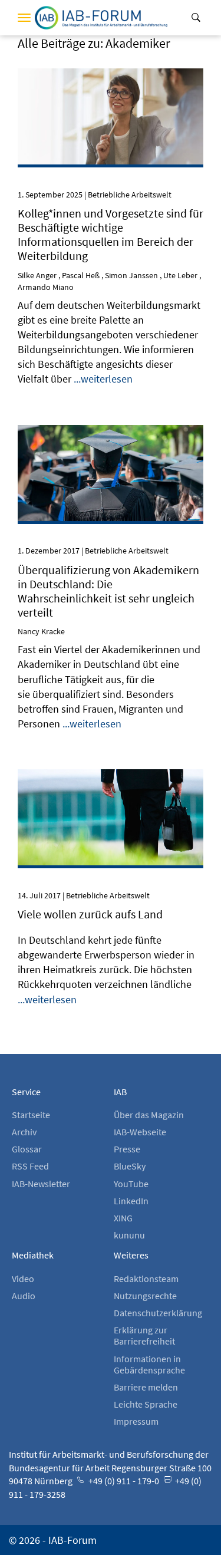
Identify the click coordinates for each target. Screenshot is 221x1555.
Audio (23, 1296)
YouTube (131, 1184)
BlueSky (130, 1166)
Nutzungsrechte (145, 1296)
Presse (127, 1149)
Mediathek (33, 1255)
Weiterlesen (110, 84)
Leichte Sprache (145, 1404)
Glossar (27, 1149)
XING (123, 1218)
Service (26, 1092)
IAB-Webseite (140, 1132)
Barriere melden (146, 1387)
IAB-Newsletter (41, 1184)
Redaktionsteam (146, 1278)
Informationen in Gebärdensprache (149, 1364)
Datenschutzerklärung (158, 1313)
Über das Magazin (149, 1115)
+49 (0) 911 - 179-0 (123, 1481)
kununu (129, 1235)
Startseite (31, 1115)
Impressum (136, 1421)
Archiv (24, 1132)
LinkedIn (131, 1201)
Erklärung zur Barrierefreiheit (144, 1335)
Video (23, 1278)
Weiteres (131, 1255)
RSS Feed (30, 1166)
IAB (120, 1092)
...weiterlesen (103, 379)
